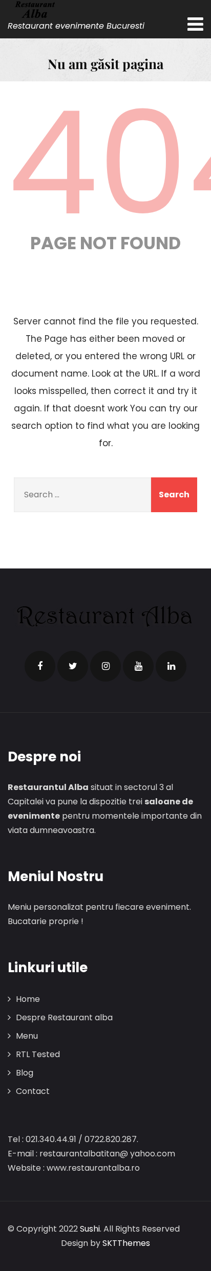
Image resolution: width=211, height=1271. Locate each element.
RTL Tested (38, 1054)
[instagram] (105, 666)
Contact (33, 1091)
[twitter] (72, 666)
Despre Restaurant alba (64, 1017)
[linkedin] (171, 666)
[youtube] (138, 666)
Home (28, 999)
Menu (27, 1036)
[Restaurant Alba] (76, 9)
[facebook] (40, 666)
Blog (24, 1073)
